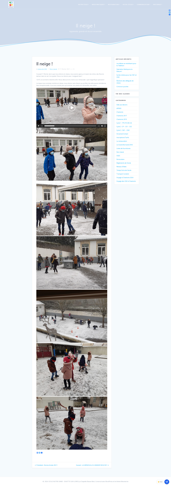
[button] (71, 107)
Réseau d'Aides (121, 167)
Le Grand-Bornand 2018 (124, 145)
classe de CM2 (42, 69)
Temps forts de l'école (123, 170)
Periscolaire (120, 159)
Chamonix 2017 (121, 116)
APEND (118, 108)
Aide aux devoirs (121, 105)
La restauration (121, 141)
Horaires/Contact (122, 134)
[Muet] (102, 126)
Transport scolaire (122, 174)
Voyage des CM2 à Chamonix (126, 181)
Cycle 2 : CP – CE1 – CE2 (124, 127)
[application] (71, 108)
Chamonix (119, 112)
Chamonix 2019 (121, 119)
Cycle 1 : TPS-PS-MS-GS (124, 123)
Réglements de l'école (123, 163)
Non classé (53, 69)
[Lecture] (39, 126)
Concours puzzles (122, 87)
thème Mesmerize (122, 481)
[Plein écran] (105, 126)
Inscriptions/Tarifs (122, 137)
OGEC (118, 156)
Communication (143, 4)
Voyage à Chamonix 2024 (124, 178)
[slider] (70, 125)
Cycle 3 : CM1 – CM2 (123, 130)
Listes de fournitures (123, 148)
